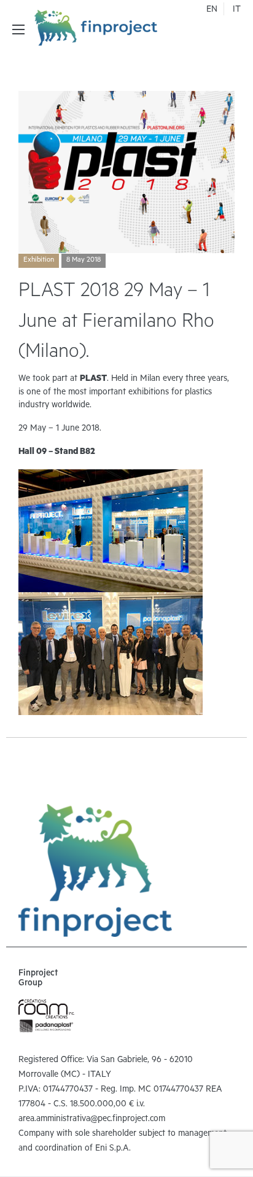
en (211, 10)
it (237, 10)
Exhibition (38, 260)
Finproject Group (38, 979)
